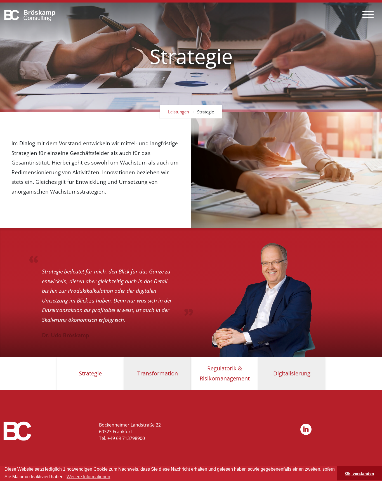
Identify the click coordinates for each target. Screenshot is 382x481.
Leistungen (178, 112)
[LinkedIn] (306, 430)
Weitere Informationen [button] (88, 476)
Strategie (205, 112)
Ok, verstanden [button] (359, 473)
